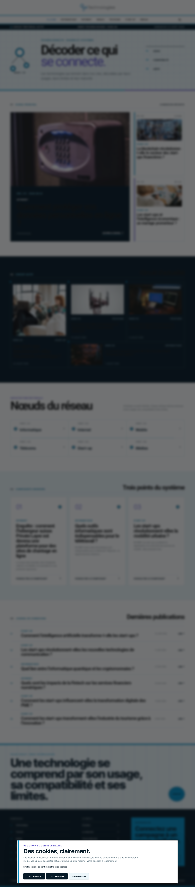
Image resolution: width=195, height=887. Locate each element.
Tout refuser (34, 876)
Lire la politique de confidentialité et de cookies (45, 867)
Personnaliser (79, 876)
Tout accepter (56, 876)
